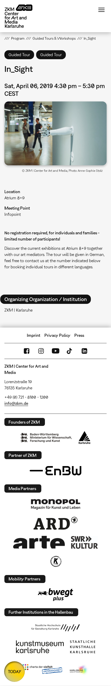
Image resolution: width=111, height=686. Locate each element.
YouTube (55, 351)
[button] (55, 133)
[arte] (39, 542)
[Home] (22, 16)
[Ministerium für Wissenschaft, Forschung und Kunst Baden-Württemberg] (46, 437)
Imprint (33, 335)
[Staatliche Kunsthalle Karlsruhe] (82, 646)
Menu (101, 9)
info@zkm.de (16, 403)
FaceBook (26, 351)
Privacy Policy (57, 335)
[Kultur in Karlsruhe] (55, 561)
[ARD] (55, 523)
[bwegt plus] (55, 594)
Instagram (41, 351)
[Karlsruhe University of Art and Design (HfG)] (55, 628)
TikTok (70, 351)
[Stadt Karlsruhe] (84, 437)
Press (79, 335)
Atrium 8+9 (14, 197)
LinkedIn (84, 351)
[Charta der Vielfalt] (42, 670)
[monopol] (55, 504)
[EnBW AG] (55, 470)
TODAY (14, 671)
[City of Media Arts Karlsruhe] (79, 670)
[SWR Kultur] (84, 542)
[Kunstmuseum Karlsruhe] (40, 646)
